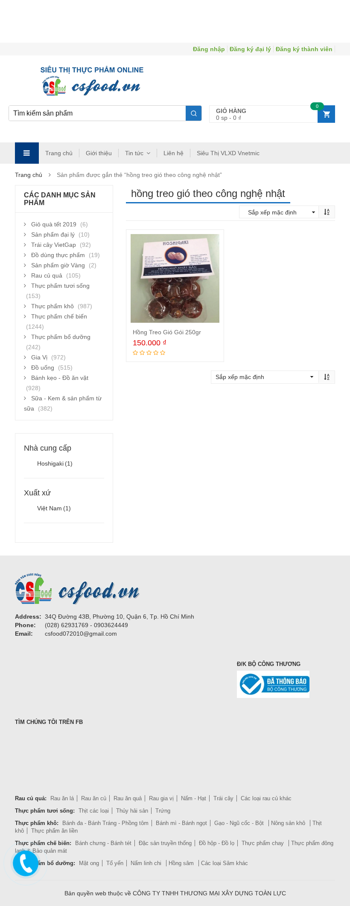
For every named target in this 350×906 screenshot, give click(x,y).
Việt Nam (54, 508)
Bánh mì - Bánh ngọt (181, 823)
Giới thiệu (99, 153)
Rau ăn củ (93, 798)
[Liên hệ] (24, 861)
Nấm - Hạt (193, 798)
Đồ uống (42, 367)
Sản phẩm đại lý (53, 234)
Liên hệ (173, 153)
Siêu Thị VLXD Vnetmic (228, 153)
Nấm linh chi (147, 863)
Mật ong (89, 863)
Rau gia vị (161, 798)
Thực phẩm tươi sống (60, 285)
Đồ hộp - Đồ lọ (216, 843)
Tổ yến (114, 863)
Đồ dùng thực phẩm (58, 255)
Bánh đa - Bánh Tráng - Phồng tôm (105, 823)
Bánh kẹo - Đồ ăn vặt (59, 377)
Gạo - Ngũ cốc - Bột (239, 823)
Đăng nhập (209, 49)
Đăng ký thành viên (304, 49)
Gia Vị (39, 357)
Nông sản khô (289, 823)
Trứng (162, 811)
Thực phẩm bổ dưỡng (60, 336)
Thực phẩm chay (264, 843)
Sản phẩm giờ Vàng (58, 265)
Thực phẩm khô (52, 306)
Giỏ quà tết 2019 (53, 224)
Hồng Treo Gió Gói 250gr (167, 332)
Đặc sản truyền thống (165, 843)
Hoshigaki (55, 463)
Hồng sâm (182, 863)
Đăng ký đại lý (250, 49)
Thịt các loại (94, 811)
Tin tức (134, 153)
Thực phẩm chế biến (59, 316)
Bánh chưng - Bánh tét (103, 843)
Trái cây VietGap (53, 244)
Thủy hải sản (132, 811)
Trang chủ (59, 153)
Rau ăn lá (62, 798)
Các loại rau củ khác (266, 798)
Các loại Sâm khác (224, 863)
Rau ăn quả (128, 798)
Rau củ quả (46, 275)
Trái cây (223, 798)
